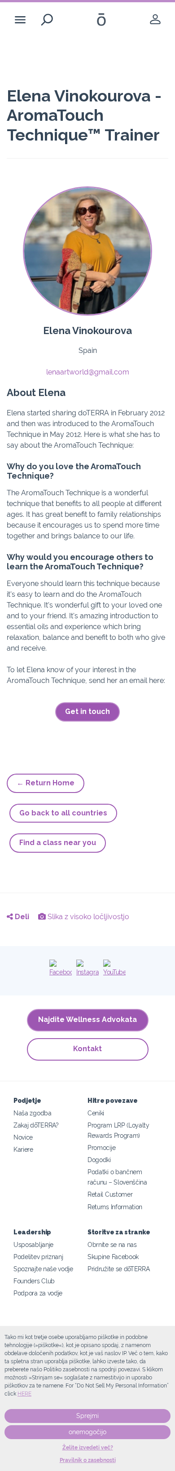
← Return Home (45, 783)
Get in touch (87, 711)
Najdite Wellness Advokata (87, 1019)
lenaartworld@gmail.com (87, 372)
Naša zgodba (32, 1113)
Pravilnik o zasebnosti (88, 1460)
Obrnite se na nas (112, 1244)
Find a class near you (57, 842)
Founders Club (34, 1281)
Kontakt (87, 1048)
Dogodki (99, 1159)
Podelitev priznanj (38, 1256)
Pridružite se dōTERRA (119, 1269)
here (24, 1394)
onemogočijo (87, 1432)
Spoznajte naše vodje (43, 1269)
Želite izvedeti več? (87, 1448)
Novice (23, 1137)
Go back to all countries (63, 813)
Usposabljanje (33, 1244)
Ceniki (96, 1113)
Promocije (101, 1147)
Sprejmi (87, 1415)
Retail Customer (110, 1194)
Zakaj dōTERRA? (36, 1125)
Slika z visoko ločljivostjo (87, 916)
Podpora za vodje (37, 1293)
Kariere (23, 1149)
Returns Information (115, 1207)
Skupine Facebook (113, 1256)
